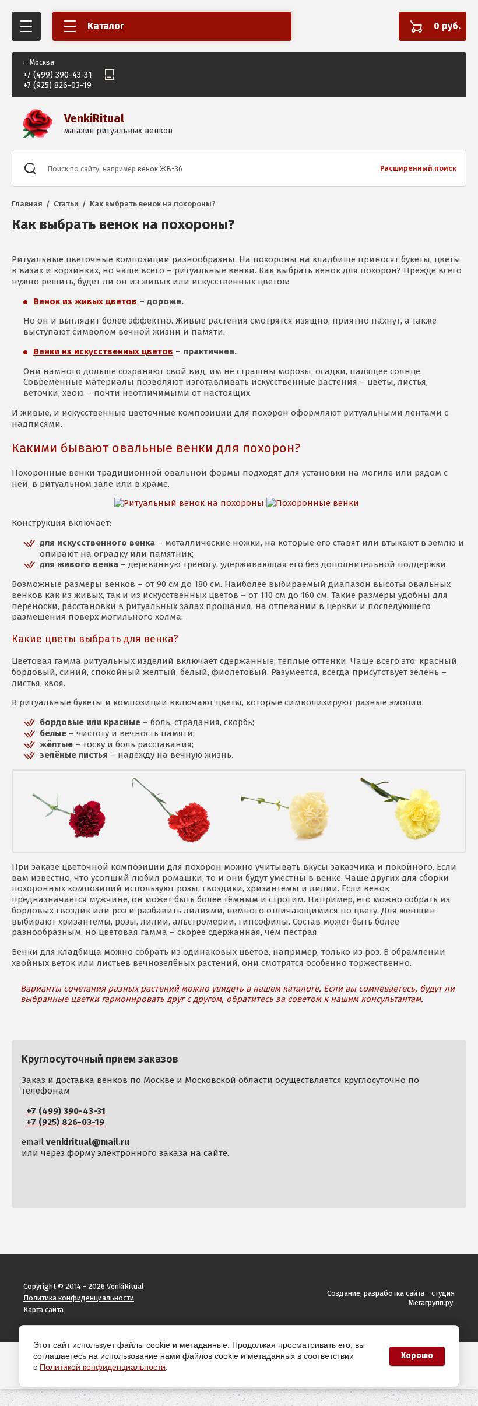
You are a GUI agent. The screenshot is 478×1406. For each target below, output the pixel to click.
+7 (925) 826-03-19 (57, 85)
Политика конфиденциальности (78, 1297)
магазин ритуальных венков (118, 131)
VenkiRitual (94, 118)
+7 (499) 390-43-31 (57, 75)
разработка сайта (394, 1293)
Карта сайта (43, 1309)
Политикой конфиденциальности (103, 1367)
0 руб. (447, 25)
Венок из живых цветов (85, 301)
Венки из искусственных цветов (103, 351)
